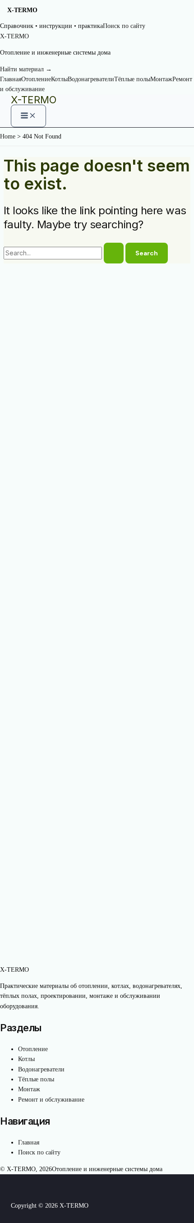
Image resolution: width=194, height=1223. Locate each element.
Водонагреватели (91, 79)
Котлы (59, 79)
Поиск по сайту (124, 26)
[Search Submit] (114, 253)
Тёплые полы (132, 79)
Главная (10, 79)
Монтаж (161, 79)
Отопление (36, 79)
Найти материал (26, 69)
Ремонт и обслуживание (51, 1099)
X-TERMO (33, 100)
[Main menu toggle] (28, 116)
